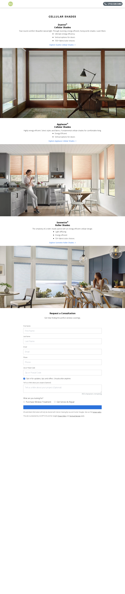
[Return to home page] (13, 3)
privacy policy (97, 412)
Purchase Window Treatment (38, 402)
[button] (2, 4)
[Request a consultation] (62, 407)
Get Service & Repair (66, 402)
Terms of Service (74, 416)
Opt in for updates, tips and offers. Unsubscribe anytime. (48, 378)
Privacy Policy (62, 416)
